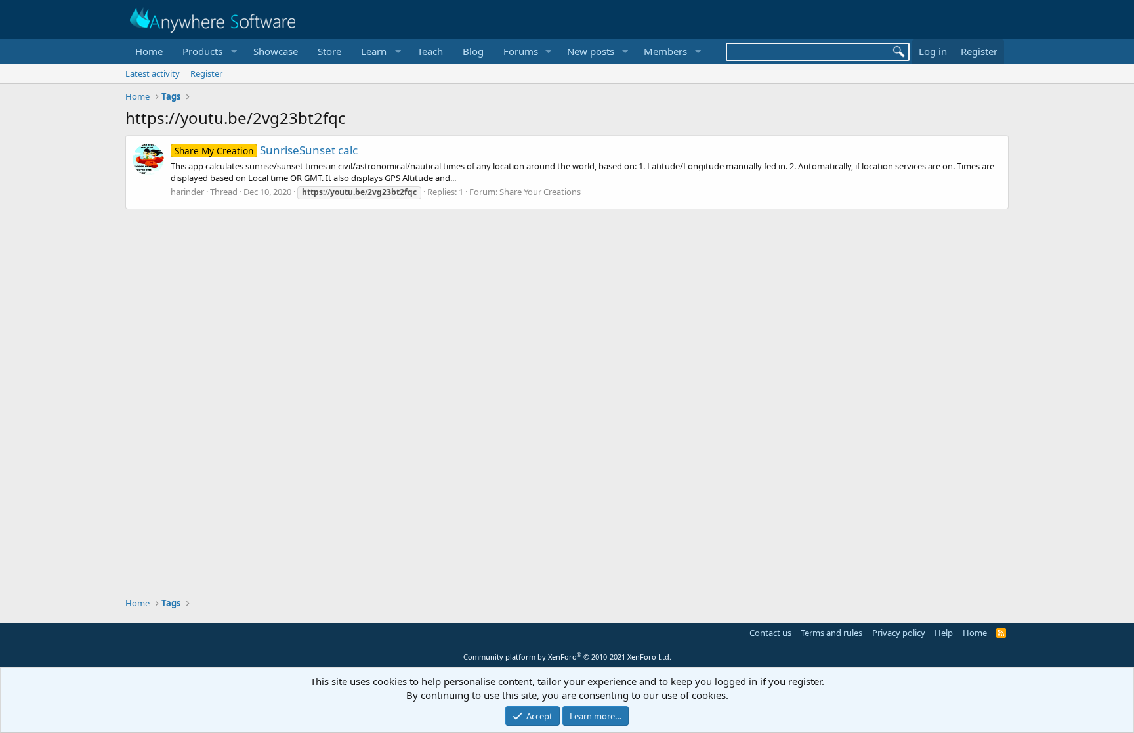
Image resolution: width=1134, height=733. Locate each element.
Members (665, 51)
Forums (520, 51)
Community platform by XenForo (567, 656)
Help (943, 633)
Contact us (770, 633)
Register (206, 73)
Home (149, 51)
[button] (208, 51)
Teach (430, 51)
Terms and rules (831, 633)
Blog (473, 51)
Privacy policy (898, 633)
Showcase (275, 51)
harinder (187, 192)
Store (329, 51)
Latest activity (152, 73)
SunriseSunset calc (266, 149)
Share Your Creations (540, 192)
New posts (590, 51)
